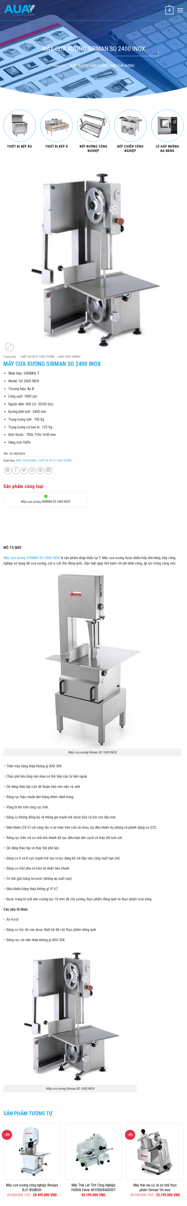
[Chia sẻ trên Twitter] (24, 470)
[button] (9, 347)
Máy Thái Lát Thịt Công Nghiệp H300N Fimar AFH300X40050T (93, 1187)
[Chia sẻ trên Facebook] (16, 470)
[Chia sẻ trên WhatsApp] (7, 470)
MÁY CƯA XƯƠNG (123, 66)
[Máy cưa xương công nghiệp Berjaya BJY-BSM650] (32, 1151)
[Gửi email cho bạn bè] (32, 470)
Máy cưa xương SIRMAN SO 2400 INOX (31, 558)
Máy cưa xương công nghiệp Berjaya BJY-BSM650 (32, 1187)
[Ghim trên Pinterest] (40, 470)
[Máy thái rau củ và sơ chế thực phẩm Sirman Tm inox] (155, 1151)
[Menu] (180, 10)
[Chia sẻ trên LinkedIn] (48, 470)
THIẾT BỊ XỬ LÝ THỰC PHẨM (88, 66)
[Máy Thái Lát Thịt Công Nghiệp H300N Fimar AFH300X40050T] (93, 1151)
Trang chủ (58, 66)
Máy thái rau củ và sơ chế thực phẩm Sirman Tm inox (155, 1187)
